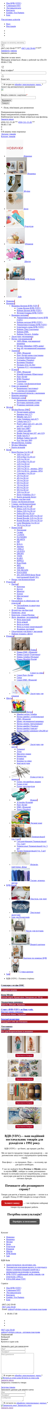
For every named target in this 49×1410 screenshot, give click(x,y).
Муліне (27, 191)
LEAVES (21, 551)
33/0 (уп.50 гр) (23, 492)
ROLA (20, 544)
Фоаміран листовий (25, 629)
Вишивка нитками (19, 315)
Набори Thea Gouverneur (28, 329)
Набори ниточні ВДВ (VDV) (29, 322)
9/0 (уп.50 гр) (22, 490)
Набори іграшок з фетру (22, 634)
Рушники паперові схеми (28, 405)
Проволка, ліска (18, 612)
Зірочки (20, 546)
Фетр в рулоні (23, 624)
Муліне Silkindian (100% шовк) (30, 346)
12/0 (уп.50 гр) (23, 464)
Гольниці (21, 749)
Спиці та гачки (37, 673)
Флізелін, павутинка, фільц (24, 865)
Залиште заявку (12, 1203)
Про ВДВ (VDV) (13, 3)
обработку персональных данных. (31, 1403)
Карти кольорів (18, 447)
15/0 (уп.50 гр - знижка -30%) (30, 471)
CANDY (20, 535)
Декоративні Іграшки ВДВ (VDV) (32, 325)
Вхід (8, 24)
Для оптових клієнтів (10, 19)
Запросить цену (24, 1405)
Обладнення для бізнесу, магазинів (26, 631)
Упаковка (21, 608)
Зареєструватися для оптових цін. (21, 1265)
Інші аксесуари (23, 763)
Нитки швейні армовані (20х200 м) (32, 731)
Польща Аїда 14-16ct (26, 365)
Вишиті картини (37, 944)
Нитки (29, 712)
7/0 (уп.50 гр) (22, 485)
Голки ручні (22, 784)
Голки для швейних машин (29, 782)
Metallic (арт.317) (24, 417)
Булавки (20, 758)
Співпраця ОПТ (13, 5)
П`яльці (14, 369)
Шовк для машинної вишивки (30, 721)
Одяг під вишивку (19, 386)
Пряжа (33, 650)
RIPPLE (20, 560)
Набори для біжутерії (20, 499)
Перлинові (21, 530)
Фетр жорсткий (24, 619)
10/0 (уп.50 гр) (23, 454)
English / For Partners (15, 13)
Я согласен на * (26, 1403)
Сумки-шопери (26, 972)
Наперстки (21, 756)
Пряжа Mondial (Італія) (27, 659)
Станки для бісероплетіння (29, 384)
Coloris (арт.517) (24, 421)
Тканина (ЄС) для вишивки (29, 367)
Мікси (19, 598)
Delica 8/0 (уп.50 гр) (25, 513)
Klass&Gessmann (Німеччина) (30, 374)
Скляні (20, 532)
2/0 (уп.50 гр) (22, 476)
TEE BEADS (22, 570)
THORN (20, 568)
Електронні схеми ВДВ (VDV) (30, 327)
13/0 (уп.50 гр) (23, 466)
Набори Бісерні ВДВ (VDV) (29, 310)
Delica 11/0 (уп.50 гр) (26, 509)
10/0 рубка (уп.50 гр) (26, 457)
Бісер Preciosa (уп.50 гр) (22, 452)
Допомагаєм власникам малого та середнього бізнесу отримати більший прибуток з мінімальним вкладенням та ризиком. (26, 1269)
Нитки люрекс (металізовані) (30, 724)
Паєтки (14, 584)
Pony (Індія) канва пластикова (30, 355)
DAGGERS (22, 572)
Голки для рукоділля (26, 786)
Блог (8, 15)
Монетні (20, 591)
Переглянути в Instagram (24, 1055)
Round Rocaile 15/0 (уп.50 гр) (29, 520)
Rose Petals (21, 563)
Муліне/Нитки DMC (20, 409)
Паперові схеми (18, 398)
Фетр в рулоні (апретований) (29, 627)
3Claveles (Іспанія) (25, 802)
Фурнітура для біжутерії (22, 610)
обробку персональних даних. (28, 84)
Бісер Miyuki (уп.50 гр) (21, 506)
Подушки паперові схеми (28, 402)
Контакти (10, 10)
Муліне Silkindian (19, 445)
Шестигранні (22, 596)
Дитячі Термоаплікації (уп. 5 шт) (31, 851)
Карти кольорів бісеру (26, 497)
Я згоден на (23, 84)
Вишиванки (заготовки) (27, 388)
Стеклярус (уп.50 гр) (26, 473)
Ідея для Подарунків (20, 917)
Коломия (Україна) (25, 362)
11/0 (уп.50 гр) (23, 459)
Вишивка (31, 174)
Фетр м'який (22, 622)
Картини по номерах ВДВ (35, 958)
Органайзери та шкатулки (28, 605)
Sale (20, 296)
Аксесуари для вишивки (22, 336)
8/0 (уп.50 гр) (22, 487)
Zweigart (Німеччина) (26, 358)
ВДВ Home (30, 279)
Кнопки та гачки (24, 761)
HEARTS (21, 539)
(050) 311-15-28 (25, 122)
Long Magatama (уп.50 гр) (28, 523)
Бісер (26, 209)
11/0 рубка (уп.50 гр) (26, 461)
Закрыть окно (7, 1408)
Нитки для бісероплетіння (23, 579)
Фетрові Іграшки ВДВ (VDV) (30, 313)
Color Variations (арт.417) (27, 419)
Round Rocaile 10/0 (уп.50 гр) (29, 516)
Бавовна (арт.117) (24, 414)
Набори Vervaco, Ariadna (27, 334)
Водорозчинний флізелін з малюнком (28, 393)
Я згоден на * (23, 1375)
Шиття (28, 261)
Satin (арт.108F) (23, 428)
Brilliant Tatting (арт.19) (27, 438)
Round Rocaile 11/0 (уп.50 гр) (29, 518)
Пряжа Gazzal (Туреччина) (28, 654)
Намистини (16, 527)
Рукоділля (29, 226)
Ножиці (33, 800)
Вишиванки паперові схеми (29, 400)
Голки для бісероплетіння (22, 502)
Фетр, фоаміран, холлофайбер (24, 617)
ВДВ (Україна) (23, 379)
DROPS (20, 553)
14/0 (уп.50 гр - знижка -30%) (30, 468)
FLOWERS (22, 537)
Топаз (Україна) (24, 809)
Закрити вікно (7, 119)
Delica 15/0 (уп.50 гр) (26, 511)
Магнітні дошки (24, 754)
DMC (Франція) (24, 353)
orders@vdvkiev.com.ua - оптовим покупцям (27, 1309)
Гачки (19, 677)
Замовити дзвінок (9, 51)
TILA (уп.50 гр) (24, 525)
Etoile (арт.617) (23, 435)
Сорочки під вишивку (26, 391)
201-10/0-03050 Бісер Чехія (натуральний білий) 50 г (28, 576)
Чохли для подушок (35, 931)
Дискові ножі (36, 823)
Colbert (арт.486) (24, 431)
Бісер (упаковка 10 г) (26, 494)
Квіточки (21, 586)
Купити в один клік (30, 1378)
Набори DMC (23, 332)
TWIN (19, 556)
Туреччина (21, 381)
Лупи (19, 751)
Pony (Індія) (22, 376)
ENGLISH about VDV (16, 1279)
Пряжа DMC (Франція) (27, 652)
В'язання (29, 244)
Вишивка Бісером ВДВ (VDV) (25, 306)
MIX (19, 565)
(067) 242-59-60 (28, 48)
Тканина (15, 350)
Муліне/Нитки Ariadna (21, 443)
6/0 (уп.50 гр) (22, 483)
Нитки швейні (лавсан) (27, 728)
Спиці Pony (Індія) (25, 675)
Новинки (28, 156)
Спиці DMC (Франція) (27, 680)
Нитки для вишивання (21, 339)
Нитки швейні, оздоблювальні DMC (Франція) (30, 717)
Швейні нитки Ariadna (27, 714)
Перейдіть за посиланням (24, 1221)
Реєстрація (11, 26)
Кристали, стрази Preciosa (22, 615)
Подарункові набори (26, 412)
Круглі (20, 589)
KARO (20, 558)
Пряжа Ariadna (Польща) (28, 657)
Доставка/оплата (13, 8)
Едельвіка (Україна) (25, 360)
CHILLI (20, 549)
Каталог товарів (8, 134)
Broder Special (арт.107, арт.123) (31, 433)
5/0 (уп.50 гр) (22, 480)
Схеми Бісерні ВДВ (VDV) (29, 308)
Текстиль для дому (38, 899)
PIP (18, 542)
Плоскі (20, 594)
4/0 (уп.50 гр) (22, 478)
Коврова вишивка (19, 395)
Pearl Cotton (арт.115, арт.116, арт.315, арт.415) (29, 425)
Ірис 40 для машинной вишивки (31, 348)
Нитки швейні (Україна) (27, 726)
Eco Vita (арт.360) (24, 440)
